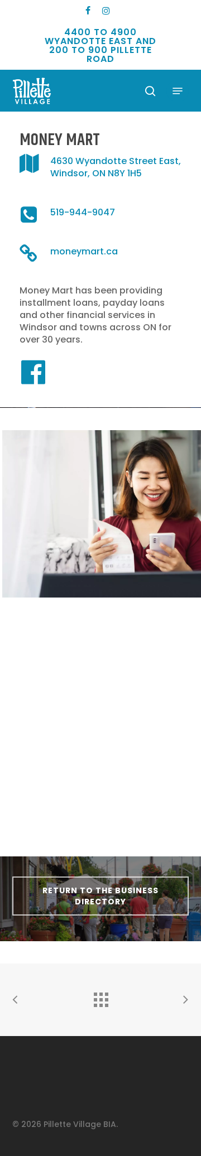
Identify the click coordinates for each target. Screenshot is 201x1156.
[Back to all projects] (100, 997)
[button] (177, 91)
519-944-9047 (82, 212)
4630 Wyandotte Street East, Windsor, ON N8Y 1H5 (115, 167)
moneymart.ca (84, 251)
